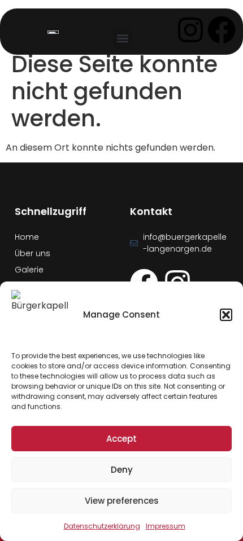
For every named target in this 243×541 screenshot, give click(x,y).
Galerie (29, 269)
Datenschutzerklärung (102, 526)
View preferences (122, 501)
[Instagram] (190, 30)
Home (27, 237)
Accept (121, 439)
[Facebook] (221, 30)
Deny (122, 470)
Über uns (32, 253)
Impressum (165, 526)
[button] (226, 314)
